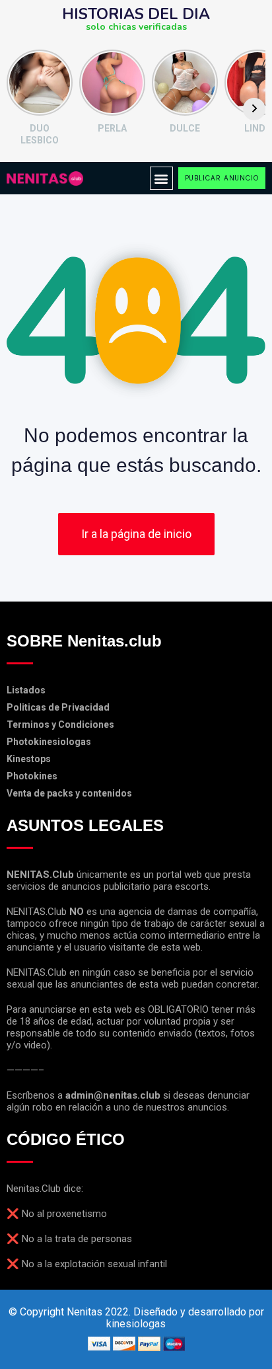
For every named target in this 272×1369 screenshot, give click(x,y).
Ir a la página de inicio (136, 534)
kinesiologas (136, 1323)
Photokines (32, 776)
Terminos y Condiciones (60, 724)
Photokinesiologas (49, 741)
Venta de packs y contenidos (69, 793)
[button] (161, 178)
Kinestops (29, 759)
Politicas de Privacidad (58, 707)
